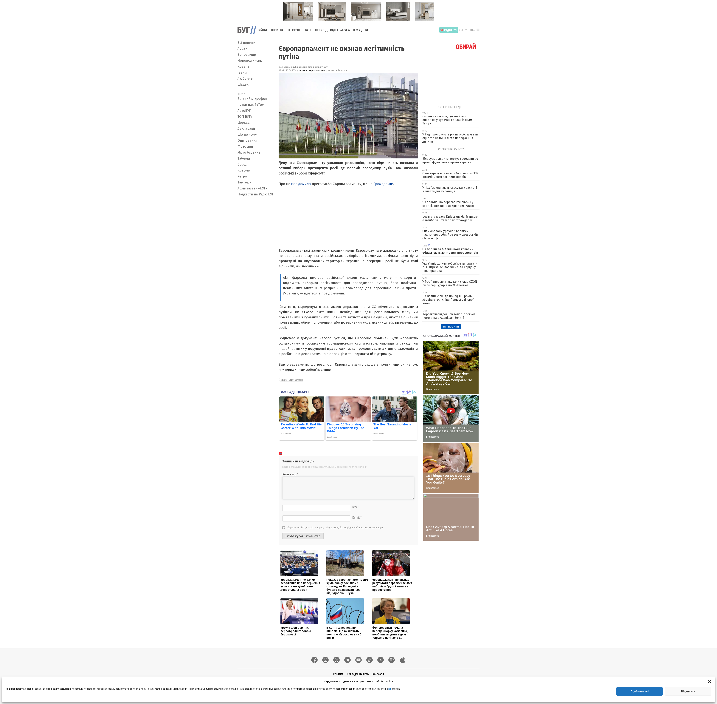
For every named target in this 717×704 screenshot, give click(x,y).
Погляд (321, 30)
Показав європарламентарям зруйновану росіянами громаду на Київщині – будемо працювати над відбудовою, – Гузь (347, 586)
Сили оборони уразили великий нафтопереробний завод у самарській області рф (450, 234)
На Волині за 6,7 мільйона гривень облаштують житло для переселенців (450, 250)
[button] (709, 681)
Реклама (338, 674)
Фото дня (245, 146)
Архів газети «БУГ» (253, 188)
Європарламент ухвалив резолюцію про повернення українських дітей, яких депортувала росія (300, 585)
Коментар (290, 474)
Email (357, 517)
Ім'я (356, 507)
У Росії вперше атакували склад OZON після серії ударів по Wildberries (449, 283)
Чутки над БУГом (251, 105)
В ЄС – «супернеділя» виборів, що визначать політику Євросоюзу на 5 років (343, 633)
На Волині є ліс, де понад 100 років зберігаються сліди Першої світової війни (448, 299)
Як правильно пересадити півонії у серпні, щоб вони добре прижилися (448, 203)
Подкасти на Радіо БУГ (256, 194)
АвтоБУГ (244, 111)
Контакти (378, 674)
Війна (262, 30)
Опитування (247, 140)
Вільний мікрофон (252, 99)
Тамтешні (245, 182)
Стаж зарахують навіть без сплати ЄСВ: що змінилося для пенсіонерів (450, 175)
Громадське (383, 184)
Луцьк (242, 49)
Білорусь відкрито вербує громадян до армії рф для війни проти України (450, 160)
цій (390, 689)
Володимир (247, 55)
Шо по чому (247, 134)
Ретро (242, 176)
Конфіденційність (358, 674)
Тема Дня (360, 30)
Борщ (242, 164)
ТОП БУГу (245, 117)
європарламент (317, 70)
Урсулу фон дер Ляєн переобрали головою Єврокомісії (295, 631)
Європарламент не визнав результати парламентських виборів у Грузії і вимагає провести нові (392, 585)
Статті (307, 30)
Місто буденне (249, 152)
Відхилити (688, 691)
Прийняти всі (640, 691)
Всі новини (246, 43)
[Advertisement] (256, 254)
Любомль (245, 78)
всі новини (451, 326)
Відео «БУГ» (340, 30)
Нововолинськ (250, 60)
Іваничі (243, 72)
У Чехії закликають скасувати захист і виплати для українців (449, 189)
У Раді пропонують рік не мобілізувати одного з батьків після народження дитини (450, 138)
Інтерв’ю (292, 30)
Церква (244, 123)
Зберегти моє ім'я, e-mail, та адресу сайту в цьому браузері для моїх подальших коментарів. (335, 527)
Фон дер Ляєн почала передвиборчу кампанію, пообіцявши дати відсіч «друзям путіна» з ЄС (390, 633)
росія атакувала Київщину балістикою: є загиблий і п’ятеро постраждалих (450, 218)
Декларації (246, 128)
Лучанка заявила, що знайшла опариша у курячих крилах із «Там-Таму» (447, 120)
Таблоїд (244, 158)
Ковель (243, 66)
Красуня (244, 170)
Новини (276, 30)
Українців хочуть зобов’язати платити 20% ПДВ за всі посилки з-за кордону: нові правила (449, 267)
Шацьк (243, 84)
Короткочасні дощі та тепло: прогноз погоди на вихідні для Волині (448, 315)
